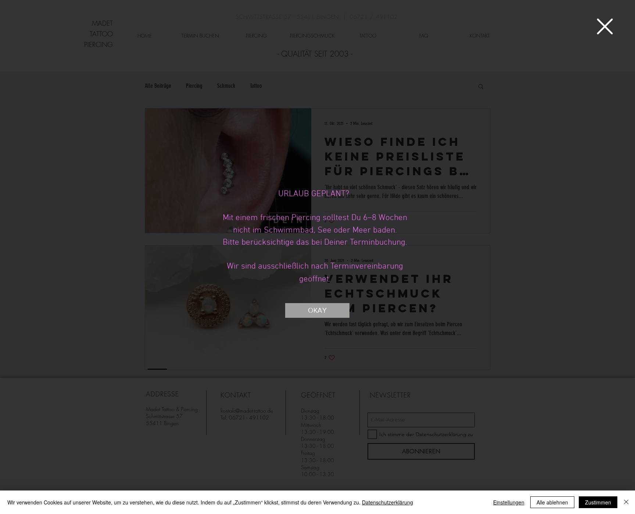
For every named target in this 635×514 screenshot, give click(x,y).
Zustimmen (598, 502)
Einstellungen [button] (508, 502)
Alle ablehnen (552, 502)
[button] (605, 26)
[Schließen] (626, 502)
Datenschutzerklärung (387, 502)
